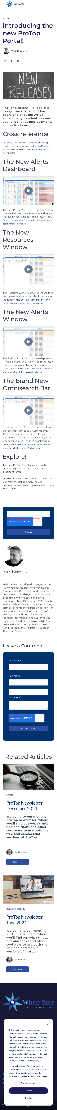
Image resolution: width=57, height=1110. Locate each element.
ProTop (6, 18)
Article (9, 794)
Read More (17, 862)
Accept (28, 1090)
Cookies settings (28, 1083)
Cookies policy (33, 1060)
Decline (28, 1098)
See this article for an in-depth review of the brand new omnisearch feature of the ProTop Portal (27, 444)
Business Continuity (15, 908)
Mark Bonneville (20, 51)
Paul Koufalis (21, 852)
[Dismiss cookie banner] (47, 1024)
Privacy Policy (14, 1060)
